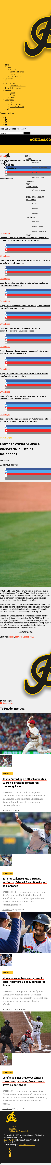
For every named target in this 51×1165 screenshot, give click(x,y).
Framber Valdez (22, 637)
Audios (12, 95)
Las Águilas (9, 100)
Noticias (13, 69)
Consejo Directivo (17, 107)
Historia (13, 102)
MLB (32, 637)
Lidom (12, 74)
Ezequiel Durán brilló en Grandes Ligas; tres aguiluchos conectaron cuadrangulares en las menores (24, 239)
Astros (11, 637)
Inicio (7, 65)
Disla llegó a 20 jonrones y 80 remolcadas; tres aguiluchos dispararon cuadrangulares (20, 329)
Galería (12, 97)
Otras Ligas (5, 233)
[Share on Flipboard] (28, 249)
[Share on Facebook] (28, 245)
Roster (7, 81)
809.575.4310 (10, 1140)
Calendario (9, 79)
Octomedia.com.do (27, 1144)
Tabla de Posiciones (13, 88)
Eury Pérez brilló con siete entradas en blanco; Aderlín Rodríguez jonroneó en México (24, 375)
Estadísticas (10, 83)
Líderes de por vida (18, 86)
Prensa (8, 67)
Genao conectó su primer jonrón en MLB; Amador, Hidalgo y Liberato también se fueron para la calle (25, 420)
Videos (12, 93)
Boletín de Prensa (17, 72)
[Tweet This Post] (28, 247)
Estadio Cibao (15, 104)
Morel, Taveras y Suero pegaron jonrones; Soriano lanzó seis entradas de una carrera (25, 352)
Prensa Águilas (7, 810)
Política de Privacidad (18, 1131)
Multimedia (9, 90)
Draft (7, 109)
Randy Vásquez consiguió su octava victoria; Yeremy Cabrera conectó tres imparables (23, 397)
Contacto (12, 1126)
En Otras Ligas (15, 76)
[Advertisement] (25, 205)
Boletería (12, 1129)
